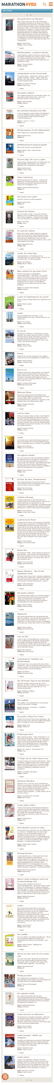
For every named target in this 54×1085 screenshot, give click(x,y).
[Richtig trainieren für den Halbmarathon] (18, 140)
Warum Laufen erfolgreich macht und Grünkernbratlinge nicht (32, 880)
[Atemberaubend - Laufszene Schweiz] (18, 69)
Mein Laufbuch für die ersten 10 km (32, 271)
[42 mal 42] (18, 349)
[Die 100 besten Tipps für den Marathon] (18, 696)
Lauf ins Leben (23, 413)
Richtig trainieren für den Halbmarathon (33, 130)
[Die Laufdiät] (18, 949)
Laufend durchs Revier (26, 520)
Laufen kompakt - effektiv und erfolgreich (29, 1036)
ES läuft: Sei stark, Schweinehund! (31, 479)
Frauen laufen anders (26, 805)
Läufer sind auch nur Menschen (30, 1014)
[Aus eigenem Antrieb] (18, 475)
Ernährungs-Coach (25, 734)
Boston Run (22, 550)
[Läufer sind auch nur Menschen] (18, 1031)
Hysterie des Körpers (26, 211)
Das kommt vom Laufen (27, 197)
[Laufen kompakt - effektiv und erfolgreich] (18, 1053)
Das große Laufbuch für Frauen (30, 716)
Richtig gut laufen (24, 975)
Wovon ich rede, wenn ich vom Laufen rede (33, 955)
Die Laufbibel (22, 700)
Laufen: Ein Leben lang (27, 253)
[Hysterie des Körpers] (18, 226)
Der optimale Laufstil (25, 993)
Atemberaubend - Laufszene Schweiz (32, 52)
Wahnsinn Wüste (24, 392)
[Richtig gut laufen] (18, 989)
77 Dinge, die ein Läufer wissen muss (32, 758)
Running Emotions (25, 853)
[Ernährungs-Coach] (18, 754)
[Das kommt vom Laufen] (18, 207)
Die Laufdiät (22, 934)
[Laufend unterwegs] (18, 515)
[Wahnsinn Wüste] (18, 409)
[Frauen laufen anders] (18, 823)
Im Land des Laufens (26, 231)
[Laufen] (18, 326)
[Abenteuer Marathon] (18, 801)
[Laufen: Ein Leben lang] (18, 267)
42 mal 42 (21, 331)
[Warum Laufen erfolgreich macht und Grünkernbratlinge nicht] (18, 901)
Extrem (20, 353)
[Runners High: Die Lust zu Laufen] (18, 173)
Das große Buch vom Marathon (30, 19)
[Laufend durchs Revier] (18, 546)
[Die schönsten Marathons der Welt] (18, 126)
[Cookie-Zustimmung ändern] (5, 1076)
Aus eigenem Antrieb (25, 455)
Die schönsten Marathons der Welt (31, 111)
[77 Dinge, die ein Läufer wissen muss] (18, 776)
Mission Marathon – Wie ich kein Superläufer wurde (30, 572)
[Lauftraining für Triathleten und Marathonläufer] (18, 676)
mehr (22, 48)
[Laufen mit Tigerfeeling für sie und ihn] (18, 309)
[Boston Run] (18, 567)
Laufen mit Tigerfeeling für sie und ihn (33, 297)
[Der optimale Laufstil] (18, 1010)
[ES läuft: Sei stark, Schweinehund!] (18, 493)
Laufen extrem (23, 1057)
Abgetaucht (22, 614)
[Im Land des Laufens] (18, 249)
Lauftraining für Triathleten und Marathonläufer (30, 660)
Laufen (20, 313)
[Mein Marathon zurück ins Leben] (18, 849)
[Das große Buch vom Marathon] (18, 48)
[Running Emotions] (18, 875)
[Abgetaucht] (18, 632)
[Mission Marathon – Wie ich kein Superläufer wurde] (18, 588)
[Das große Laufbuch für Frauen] (18, 730)
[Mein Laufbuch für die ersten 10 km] (18, 292)
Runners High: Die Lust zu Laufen (31, 159)
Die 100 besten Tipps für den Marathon (33, 681)
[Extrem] (18, 365)
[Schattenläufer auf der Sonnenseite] (18, 88)
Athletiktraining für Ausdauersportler (32, 145)
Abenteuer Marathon (25, 781)
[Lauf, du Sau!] (18, 654)
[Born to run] (18, 388)
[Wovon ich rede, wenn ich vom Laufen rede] (18, 971)
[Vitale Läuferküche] (18, 192)
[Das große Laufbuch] (18, 106)
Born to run (22, 370)
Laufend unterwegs (25, 497)
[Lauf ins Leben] (18, 433)
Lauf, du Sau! (22, 636)
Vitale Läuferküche (25, 177)
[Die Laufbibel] (18, 712)
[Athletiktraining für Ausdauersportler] (18, 155)
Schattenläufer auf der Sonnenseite (32, 73)
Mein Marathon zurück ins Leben (31, 828)
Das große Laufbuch (25, 93)
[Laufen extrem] (18, 1075)
